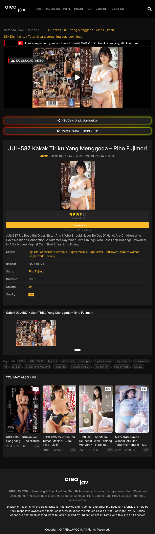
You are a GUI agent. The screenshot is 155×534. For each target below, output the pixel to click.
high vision (123, 361)
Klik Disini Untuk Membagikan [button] (79, 120)
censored (68, 361)
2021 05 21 (36, 361)
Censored (46, 251)
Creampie (60, 251)
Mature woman (129, 251)
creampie (84, 361)
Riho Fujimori (36, 271)
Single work (36, 256)
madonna (60, 366)
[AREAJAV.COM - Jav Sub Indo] (16, 9)
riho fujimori (101, 366)
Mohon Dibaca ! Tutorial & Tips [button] (79, 130)
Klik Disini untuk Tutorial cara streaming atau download (43, 36)
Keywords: (9, 361)
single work (121, 366)
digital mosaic (103, 361)
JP (30, 286)
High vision (96, 251)
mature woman (80, 366)
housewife (141, 361)
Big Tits (33, 251)
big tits (52, 361)
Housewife (111, 251)
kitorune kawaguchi (37, 366)
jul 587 (16, 366)
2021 (22, 361)
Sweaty (50, 256)
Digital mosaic (78, 251)
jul (6, 366)
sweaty (137, 366)
